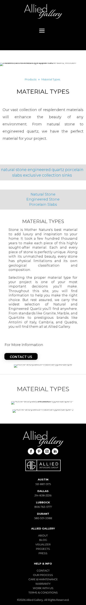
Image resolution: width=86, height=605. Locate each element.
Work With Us (43, 588)
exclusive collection (42, 175)
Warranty (43, 583)
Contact (43, 570)
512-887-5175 (43, 484)
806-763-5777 (43, 506)
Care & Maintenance (43, 579)
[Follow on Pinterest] (39, 451)
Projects (43, 548)
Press (43, 553)
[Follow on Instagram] (47, 451)
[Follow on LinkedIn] (55, 451)
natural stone (14, 169)
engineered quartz (46, 169)
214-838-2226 (43, 495)
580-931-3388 (43, 518)
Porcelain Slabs (43, 204)
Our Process (43, 574)
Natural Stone (43, 194)
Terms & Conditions (43, 592)
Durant (43, 513)
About (43, 535)
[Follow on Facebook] (31, 451)
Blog (43, 539)
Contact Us (21, 357)
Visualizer (43, 544)
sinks (67, 175)
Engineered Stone (43, 199)
